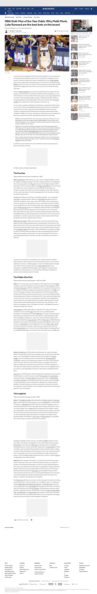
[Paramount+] (43, 584)
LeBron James (50, 324)
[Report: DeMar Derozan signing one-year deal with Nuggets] (74, 90)
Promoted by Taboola (64, 527)
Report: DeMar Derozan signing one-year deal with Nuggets (85, 89)
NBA (55, 290)
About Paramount (24, 569)
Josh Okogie (32, 486)
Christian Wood (18, 309)
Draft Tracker (19, 17)
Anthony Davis (21, 328)
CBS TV (22, 573)
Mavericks (24, 324)
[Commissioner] (52, 583)
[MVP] (60, 583)
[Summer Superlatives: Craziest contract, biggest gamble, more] (74, 47)
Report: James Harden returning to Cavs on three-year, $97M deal (84, 115)
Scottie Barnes (54, 376)
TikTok (65, 567)
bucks (57, 455)
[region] (81, 26)
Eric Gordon (35, 488)
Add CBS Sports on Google (62, 31)
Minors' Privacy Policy (40, 569)
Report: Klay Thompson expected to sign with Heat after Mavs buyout (85, 98)
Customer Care (53, 567)
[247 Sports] (23, 584)
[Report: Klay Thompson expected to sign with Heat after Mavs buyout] (74, 99)
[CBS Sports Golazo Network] (60, 581)
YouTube (66, 565)
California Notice (39, 574)
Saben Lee (50, 490)
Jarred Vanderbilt (50, 358)
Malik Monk (21, 180)
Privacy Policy (38, 567)
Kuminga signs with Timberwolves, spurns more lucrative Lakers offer (84, 81)
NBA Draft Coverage (9, 17)
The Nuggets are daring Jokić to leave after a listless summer (85, 63)
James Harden (32, 320)
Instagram (66, 569)
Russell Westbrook (34, 131)
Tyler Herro (46, 320)
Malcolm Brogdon (24, 92)
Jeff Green (35, 445)
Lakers (31, 312)
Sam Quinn (12, 30)
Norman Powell (22, 221)
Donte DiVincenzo (21, 288)
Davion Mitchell (42, 266)
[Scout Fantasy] (67, 584)
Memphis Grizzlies (25, 400)
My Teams (81, 569)
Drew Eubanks (33, 492)
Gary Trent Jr (17, 374)
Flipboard (66, 577)
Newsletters (82, 567)
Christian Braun (50, 447)
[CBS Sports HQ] (46, 581)
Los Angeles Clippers (22, 229)
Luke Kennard (25, 404)
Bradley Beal (21, 484)
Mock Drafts (37, 17)
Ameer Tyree (19, 30)
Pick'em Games (9, 565)
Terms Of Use (38, 565)
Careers (22, 567)
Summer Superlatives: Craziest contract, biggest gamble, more (85, 46)
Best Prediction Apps (10, 573)
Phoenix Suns (20, 480)
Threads (66, 575)
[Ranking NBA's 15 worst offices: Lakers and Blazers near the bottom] (74, 73)
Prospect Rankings (28, 17)
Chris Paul (16, 199)
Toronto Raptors (31, 378)
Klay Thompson (23, 207)
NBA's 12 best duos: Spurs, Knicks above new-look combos (85, 54)
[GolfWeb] (75, 584)
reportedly (41, 199)
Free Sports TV (8, 569)
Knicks (57, 284)
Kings (32, 184)
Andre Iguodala (54, 80)
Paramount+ (23, 571)
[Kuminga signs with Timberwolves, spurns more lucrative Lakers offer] (74, 81)
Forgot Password (83, 571)
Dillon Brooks (45, 416)
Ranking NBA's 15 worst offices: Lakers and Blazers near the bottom (85, 72)
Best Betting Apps (9, 571)
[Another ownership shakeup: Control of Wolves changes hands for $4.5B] (74, 107)
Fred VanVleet (54, 378)
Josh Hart (51, 286)
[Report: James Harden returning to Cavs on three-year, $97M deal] (74, 116)
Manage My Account (84, 565)
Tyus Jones (36, 416)
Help (50, 565)
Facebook (66, 571)
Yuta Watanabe (21, 492)
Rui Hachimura (22, 352)
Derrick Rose (35, 471)
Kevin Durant (37, 484)
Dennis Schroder (21, 380)
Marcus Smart (47, 400)
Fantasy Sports (8, 567)
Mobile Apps (8, 577)
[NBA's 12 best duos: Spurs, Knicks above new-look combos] (74, 55)
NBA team (39, 314)
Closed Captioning (39, 572)
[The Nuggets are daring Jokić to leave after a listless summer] (74, 64)
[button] (73, 13)
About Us (22, 565)
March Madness (9, 575)
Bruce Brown (17, 445)
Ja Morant (46, 402)
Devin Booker (29, 484)
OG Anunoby (43, 376)
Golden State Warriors (44, 186)
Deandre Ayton (48, 484)
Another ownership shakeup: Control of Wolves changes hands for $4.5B (85, 107)
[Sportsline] (33, 584)
